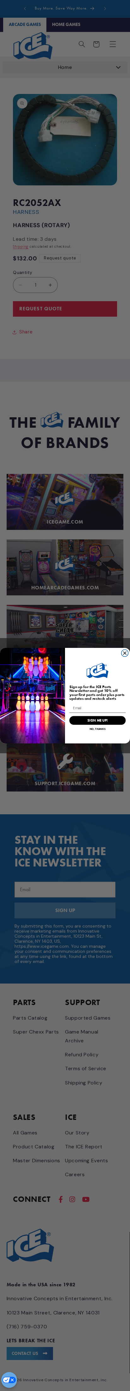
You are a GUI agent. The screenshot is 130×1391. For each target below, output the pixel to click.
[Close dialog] (124, 652)
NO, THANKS (98, 728)
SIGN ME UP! (97, 720)
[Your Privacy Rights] (9, 1380)
